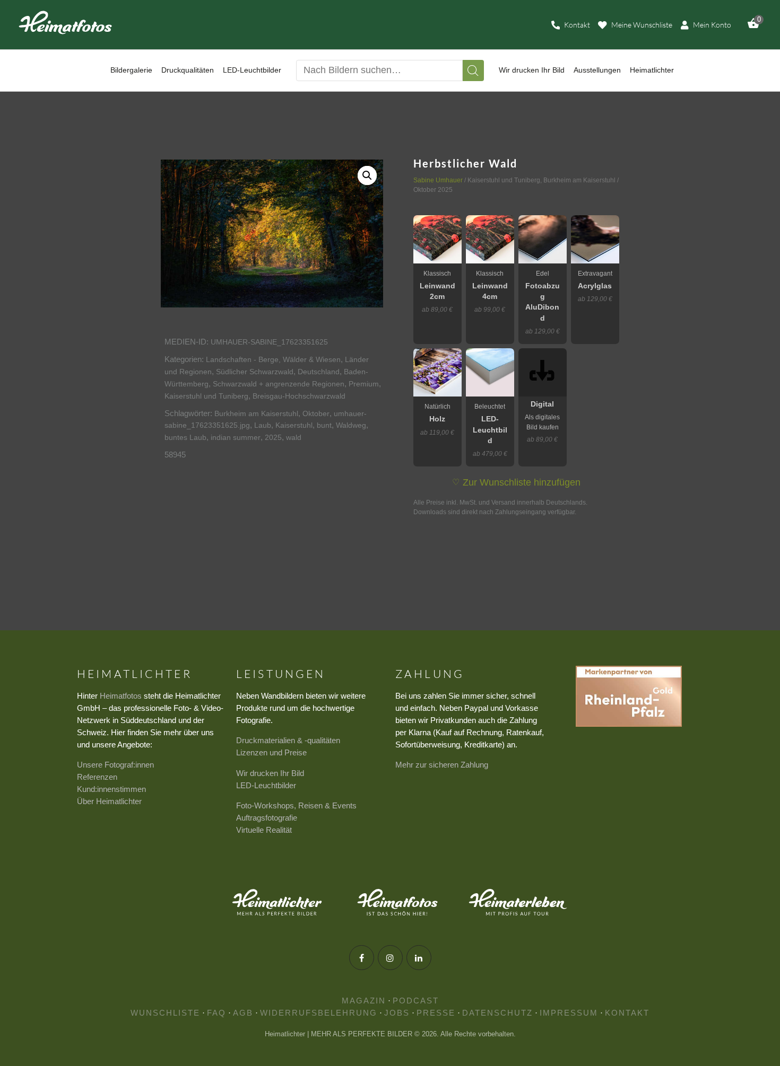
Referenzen (97, 776)
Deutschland (319, 371)
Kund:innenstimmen (111, 789)
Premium (364, 384)
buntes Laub (185, 437)
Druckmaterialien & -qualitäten (288, 740)
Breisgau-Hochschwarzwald (299, 396)
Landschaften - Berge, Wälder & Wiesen (273, 359)
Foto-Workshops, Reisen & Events (296, 805)
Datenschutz (497, 1012)
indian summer (236, 437)
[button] (367, 175)
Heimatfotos (121, 695)
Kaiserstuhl (294, 425)
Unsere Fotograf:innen (115, 764)
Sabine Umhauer (438, 180)
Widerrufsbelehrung (318, 1012)
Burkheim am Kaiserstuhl (256, 413)
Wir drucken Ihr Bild (270, 773)
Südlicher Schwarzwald (254, 371)
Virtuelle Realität (264, 829)
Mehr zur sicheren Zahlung (441, 764)
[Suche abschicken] (473, 70)
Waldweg (351, 425)
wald (293, 437)
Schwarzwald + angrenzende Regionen (278, 384)
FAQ (216, 1012)
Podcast (416, 1000)
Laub (262, 425)
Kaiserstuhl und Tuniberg (206, 396)
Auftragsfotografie (266, 817)
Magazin (364, 1000)
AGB (243, 1012)
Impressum (569, 1012)
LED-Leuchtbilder (266, 785)
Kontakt (627, 1012)
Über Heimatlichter (109, 801)
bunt (324, 425)
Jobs (397, 1012)
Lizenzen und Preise (271, 752)
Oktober (316, 413)
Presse (436, 1012)
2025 (273, 437)
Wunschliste (165, 1012)
